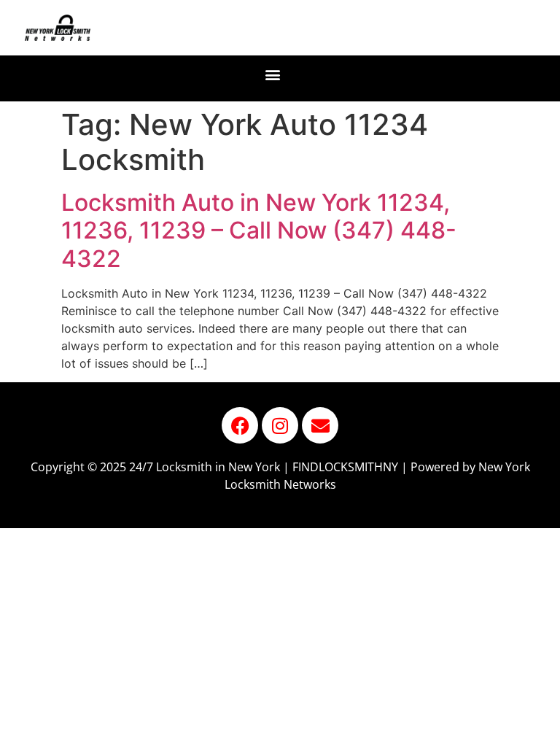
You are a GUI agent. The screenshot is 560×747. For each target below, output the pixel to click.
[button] (273, 75)
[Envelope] (320, 425)
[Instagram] (280, 425)
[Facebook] (240, 425)
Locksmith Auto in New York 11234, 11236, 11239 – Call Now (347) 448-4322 (258, 230)
